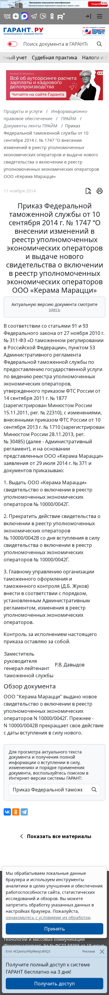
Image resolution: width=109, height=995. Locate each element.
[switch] (12, 44)
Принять (54, 928)
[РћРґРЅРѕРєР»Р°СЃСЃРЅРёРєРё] (15, 812)
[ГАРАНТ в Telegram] (34, 16)
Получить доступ (54, 983)
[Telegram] (24, 812)
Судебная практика (54, 57)
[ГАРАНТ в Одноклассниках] (52, 16)
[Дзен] (16, 16)
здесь (54, 309)
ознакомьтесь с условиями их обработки (48, 917)
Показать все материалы (59, 836)
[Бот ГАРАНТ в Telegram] (43, 16)
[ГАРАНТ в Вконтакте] (7, 16)
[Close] (102, 951)
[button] (88, 16)
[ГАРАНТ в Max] (24, 16)
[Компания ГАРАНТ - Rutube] (61, 16)
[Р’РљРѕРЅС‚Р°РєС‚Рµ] (7, 812)
